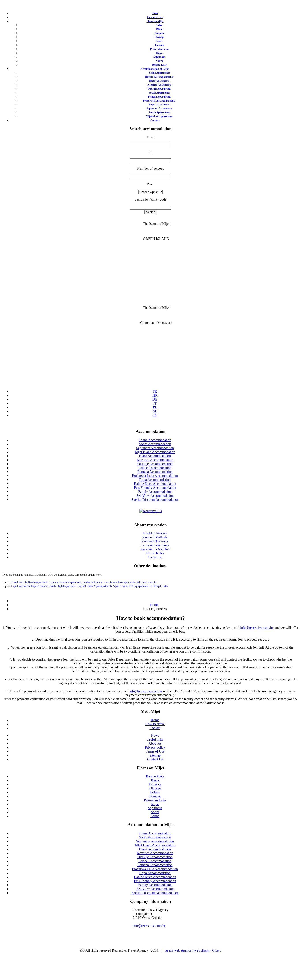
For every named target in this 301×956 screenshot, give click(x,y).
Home (155, 13)
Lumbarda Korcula (92, 582)
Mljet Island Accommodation (155, 452)
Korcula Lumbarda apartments (65, 582)
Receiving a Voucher (154, 549)
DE (154, 399)
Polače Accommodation (154, 468)
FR (155, 391)
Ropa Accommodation (155, 480)
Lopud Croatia (85, 586)
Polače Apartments (159, 92)
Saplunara (159, 56)
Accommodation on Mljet (155, 68)
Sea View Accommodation (155, 495)
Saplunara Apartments (159, 108)
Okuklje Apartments (159, 88)
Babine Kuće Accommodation (155, 484)
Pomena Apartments (159, 96)
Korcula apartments (38, 582)
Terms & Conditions (155, 545)
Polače (159, 41)
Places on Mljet (155, 21)
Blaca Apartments (159, 80)
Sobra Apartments (159, 112)
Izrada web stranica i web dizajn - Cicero (192, 950)
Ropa (159, 53)
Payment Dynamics (155, 541)
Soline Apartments (159, 72)
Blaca (159, 29)
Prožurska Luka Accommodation (155, 476)
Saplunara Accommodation (155, 448)
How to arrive (155, 17)
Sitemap (155, 755)
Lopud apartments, (20, 586)
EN (154, 415)
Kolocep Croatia (159, 586)
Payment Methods (154, 537)
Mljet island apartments (159, 116)
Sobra (159, 60)
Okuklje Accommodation (155, 464)
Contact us (155, 557)
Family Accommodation (155, 491)
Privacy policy (155, 747)
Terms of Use (155, 751)
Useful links (155, 739)
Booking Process (155, 533)
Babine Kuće (159, 64)
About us (155, 743)
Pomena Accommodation (155, 472)
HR (155, 395)
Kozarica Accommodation (155, 460)
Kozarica (159, 33)
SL (155, 411)
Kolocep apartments (139, 586)
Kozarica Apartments (159, 84)
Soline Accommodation (155, 440)
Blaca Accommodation (155, 456)
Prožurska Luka (159, 49)
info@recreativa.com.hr (256, 627)
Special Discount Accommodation (155, 499)
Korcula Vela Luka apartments (119, 582)
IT (155, 403)
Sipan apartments (103, 586)
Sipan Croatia (120, 586)
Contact (155, 120)
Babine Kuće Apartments (159, 76)
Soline (159, 25)
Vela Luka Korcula (146, 582)
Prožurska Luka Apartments (159, 100)
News (155, 735)
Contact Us (155, 759)
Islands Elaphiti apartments (62, 586)
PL (155, 407)
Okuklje (159, 37)
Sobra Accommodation (155, 444)
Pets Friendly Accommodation (155, 487)
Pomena (159, 45)
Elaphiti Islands (39, 586)
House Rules (155, 553)
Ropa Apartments (159, 104)
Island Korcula (19, 582)
